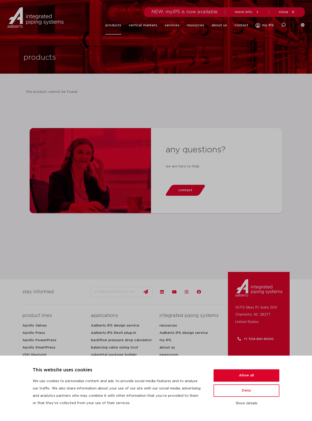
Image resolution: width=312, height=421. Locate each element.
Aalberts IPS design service (115, 325)
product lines (37, 315)
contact (241, 25)
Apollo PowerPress (39, 340)
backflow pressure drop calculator (121, 340)
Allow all (246, 375)
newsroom (168, 355)
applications (104, 315)
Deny (246, 390)
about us (167, 347)
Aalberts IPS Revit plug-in (113, 333)
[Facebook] (198, 291)
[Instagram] (186, 291)
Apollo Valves (34, 325)
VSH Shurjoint (34, 355)
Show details (246, 403)
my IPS (165, 340)
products (113, 25)
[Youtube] (174, 291)
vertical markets (143, 25)
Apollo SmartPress (39, 347)
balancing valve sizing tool (114, 347)
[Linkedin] (161, 291)
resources (168, 325)
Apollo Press (33, 333)
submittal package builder (114, 355)
